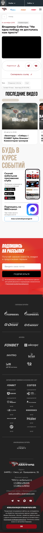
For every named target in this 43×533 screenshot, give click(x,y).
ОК (21, 526)
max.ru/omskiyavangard (21, 219)
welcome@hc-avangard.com (21, 494)
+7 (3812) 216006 (21, 483)
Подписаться (21, 274)
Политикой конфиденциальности (17, 284)
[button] (13, 66)
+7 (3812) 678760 (21, 486)
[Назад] (4, 16)
